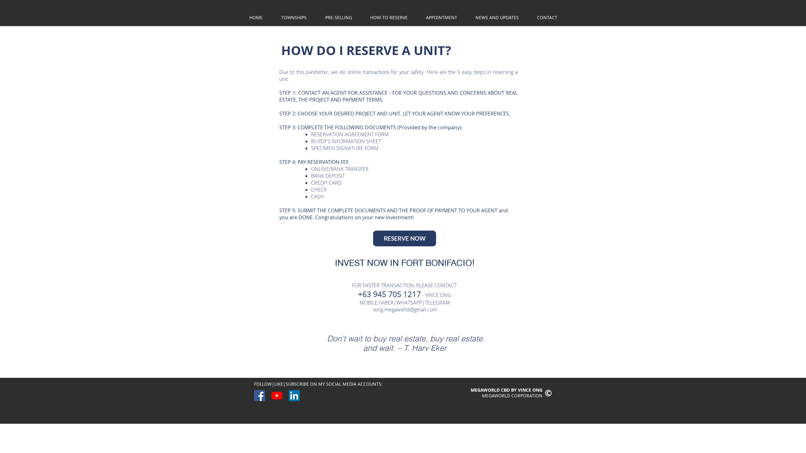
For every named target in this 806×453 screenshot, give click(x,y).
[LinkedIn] (294, 395)
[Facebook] (259, 395)
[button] (338, 17)
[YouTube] (276, 395)
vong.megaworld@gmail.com (405, 309)
